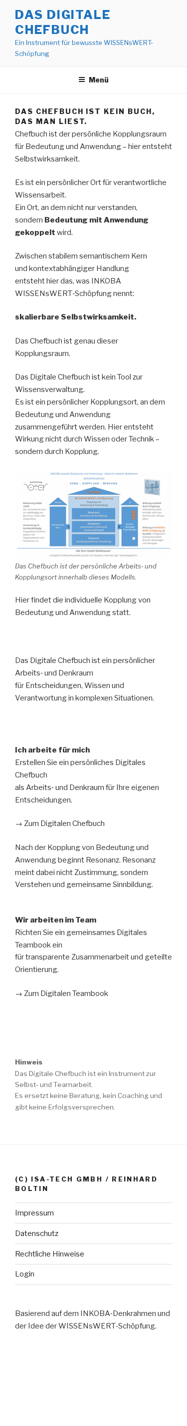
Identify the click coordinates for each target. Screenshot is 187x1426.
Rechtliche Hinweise (49, 1254)
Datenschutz (36, 1233)
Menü (99, 80)
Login (24, 1274)
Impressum (34, 1213)
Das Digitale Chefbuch (63, 22)
